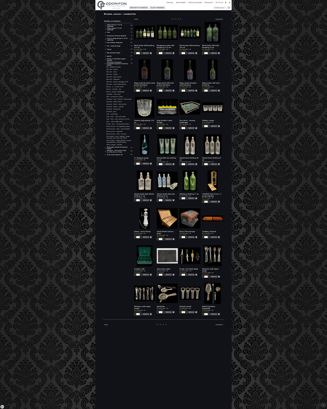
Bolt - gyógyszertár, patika (113, 67)
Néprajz (109, 49)
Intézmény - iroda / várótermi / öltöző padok (118, 99)
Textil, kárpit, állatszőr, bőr (115, 154)
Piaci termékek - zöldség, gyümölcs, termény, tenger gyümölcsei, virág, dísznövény (118, 141)
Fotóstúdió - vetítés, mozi (113, 94)
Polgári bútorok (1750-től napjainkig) (114, 25)
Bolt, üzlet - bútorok (112, 69)
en (219, 2)
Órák (108, 32)
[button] (181, 2)
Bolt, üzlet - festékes (112, 74)
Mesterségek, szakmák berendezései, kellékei (117, 147)
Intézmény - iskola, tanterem (114, 101)
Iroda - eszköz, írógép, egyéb (114, 121)
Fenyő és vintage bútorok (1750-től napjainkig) (117, 39)
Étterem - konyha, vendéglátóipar (115, 91)
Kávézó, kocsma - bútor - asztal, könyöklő (118, 129)
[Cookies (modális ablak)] (2, 407)
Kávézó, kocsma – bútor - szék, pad (116, 134)
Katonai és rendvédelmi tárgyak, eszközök (116, 59)
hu (217, 2)
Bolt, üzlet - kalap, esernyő (113, 77)
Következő (219, 19)
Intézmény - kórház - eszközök (115, 106)
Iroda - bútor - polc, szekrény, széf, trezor (118, 119)
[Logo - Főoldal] (112, 5)
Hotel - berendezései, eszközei (114, 96)
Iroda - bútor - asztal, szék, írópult (116, 116)
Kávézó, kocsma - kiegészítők (114, 131)
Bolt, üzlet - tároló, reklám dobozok (116, 84)
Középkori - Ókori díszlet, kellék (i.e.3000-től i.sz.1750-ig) (116, 151)
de (222, 2)
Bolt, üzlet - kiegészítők (112, 79)
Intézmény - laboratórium (113, 109)
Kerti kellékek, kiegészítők (114, 42)
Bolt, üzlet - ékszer (111, 72)
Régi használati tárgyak (113, 53)
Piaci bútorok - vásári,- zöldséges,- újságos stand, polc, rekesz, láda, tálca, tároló (118, 137)
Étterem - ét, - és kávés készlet (114, 86)
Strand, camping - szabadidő (114, 144)
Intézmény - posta (111, 111)
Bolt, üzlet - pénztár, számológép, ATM (117, 82)
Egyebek (109, 56)
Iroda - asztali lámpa (112, 114)
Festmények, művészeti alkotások (116, 35)
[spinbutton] (138, 53)
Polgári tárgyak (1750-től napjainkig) (114, 28)
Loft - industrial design (113, 46)
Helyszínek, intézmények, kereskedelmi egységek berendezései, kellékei (117, 63)
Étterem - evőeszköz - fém (113, 89)
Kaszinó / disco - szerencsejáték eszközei (117, 124)
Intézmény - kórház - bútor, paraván (116, 104)
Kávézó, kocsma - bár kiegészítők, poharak (118, 126)
